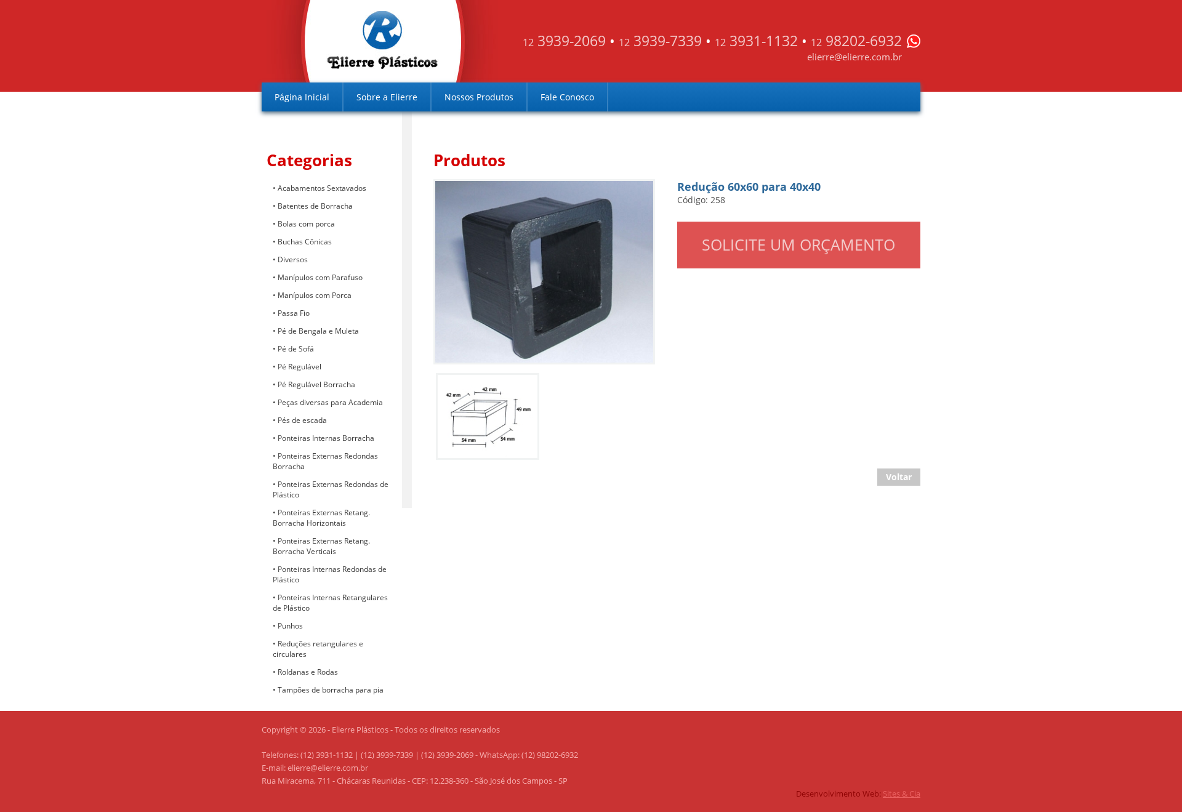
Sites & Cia (901, 793)
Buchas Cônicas (305, 241)
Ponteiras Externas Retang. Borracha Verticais (321, 546)
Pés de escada (302, 420)
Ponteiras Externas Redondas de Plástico (330, 489)
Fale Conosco (567, 97)
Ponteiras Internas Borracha (326, 438)
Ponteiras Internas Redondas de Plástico (330, 574)
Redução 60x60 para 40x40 (495, 191)
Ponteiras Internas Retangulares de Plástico (330, 602)
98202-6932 (856, 40)
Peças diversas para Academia (330, 402)
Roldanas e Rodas (308, 672)
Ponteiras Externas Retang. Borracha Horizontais (321, 517)
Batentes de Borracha (315, 206)
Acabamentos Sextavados (322, 188)
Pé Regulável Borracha (316, 384)
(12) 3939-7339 (387, 754)
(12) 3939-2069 (447, 754)
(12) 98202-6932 (549, 754)
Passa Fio (294, 313)
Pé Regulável (299, 366)
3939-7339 (660, 40)
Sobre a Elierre (386, 97)
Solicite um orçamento (798, 244)
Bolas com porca (306, 224)
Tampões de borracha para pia (331, 690)
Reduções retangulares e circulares (318, 648)
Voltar (899, 477)
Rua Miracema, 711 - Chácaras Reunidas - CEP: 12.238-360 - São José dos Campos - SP (415, 780)
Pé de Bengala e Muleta (318, 331)
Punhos (290, 626)
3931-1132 (756, 40)
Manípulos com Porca (315, 295)
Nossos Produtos (478, 97)
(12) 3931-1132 (326, 754)
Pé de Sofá (296, 349)
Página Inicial (302, 97)
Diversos (293, 259)
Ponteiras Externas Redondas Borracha (325, 461)
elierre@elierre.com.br (854, 56)
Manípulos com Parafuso (320, 277)
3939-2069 (564, 40)
